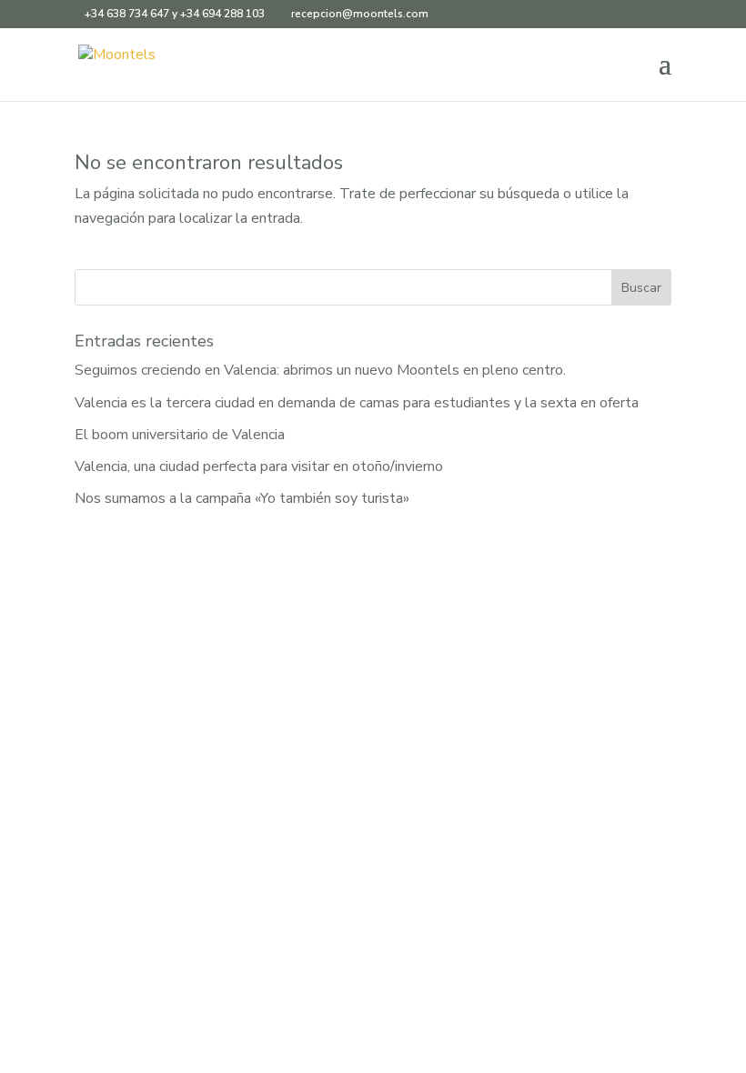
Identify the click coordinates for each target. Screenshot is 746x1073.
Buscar (641, 287)
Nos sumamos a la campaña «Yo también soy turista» (242, 498)
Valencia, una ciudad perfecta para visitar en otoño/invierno (259, 466)
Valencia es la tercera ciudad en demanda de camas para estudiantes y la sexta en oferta (357, 403)
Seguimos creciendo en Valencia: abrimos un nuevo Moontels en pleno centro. (320, 370)
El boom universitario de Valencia (180, 435)
